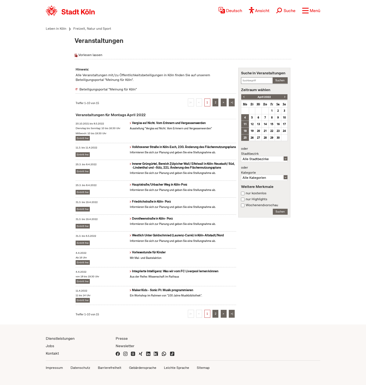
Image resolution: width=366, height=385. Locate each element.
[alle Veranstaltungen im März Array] (244, 97)
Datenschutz (80, 367)
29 (271, 138)
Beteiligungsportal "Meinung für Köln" (108, 89)
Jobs (50, 345)
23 (278, 131)
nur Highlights (256, 199)
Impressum (54, 367)
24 (284, 131)
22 (271, 131)
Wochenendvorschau (262, 205)
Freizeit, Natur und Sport (92, 28)
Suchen (279, 80)
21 (265, 131)
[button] (311, 10)
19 (252, 131)
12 (252, 124)
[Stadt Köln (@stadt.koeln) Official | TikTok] (172, 353)
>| (232, 102)
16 (278, 124)
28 (265, 138)
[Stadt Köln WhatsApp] (163, 353)
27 (258, 138)
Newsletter (125, 345)
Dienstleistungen (60, 338)
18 (245, 131)
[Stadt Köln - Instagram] (125, 353)
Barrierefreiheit (109, 367)
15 (271, 124)
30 (278, 138)
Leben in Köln (56, 28)
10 (284, 117)
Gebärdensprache (142, 367)
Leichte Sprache (176, 367)
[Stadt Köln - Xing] (141, 353)
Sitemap (203, 367)
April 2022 (264, 97)
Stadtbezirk (250, 151)
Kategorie (248, 170)
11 (245, 124)
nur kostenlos (256, 193)
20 (258, 131)
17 (284, 124)
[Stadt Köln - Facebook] (118, 353)
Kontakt (52, 353)
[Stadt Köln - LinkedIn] (148, 353)
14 (265, 124)
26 (252, 138)
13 (258, 124)
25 (245, 138)
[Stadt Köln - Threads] (133, 353)
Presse (122, 338)
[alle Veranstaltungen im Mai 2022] (284, 97)
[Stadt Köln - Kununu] (156, 353)
